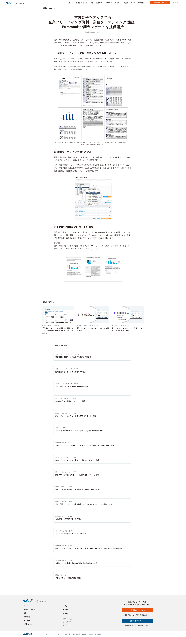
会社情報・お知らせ (87, 634)
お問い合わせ (28, 624)
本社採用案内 (75, 634)
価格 (25, 613)
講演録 (65, 609)
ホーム (26, 606)
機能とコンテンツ (30, 609)
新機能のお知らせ (49, 8)
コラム (65, 613)
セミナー (66, 606)
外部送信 (97, 634)
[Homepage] (16, 2)
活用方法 (27, 617)
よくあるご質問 (67, 622)
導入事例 (27, 620)
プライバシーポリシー (69, 625)
